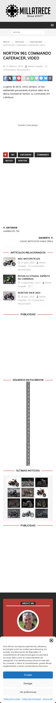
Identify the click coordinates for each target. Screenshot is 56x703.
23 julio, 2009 (27, 262)
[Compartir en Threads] (50, 78)
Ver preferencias (28, 692)
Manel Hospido (35, 66)
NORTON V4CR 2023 (29, 292)
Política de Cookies (12, 699)
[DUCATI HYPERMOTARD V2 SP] (27, 492)
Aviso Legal (47, 699)
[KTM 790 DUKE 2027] (41, 492)
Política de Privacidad (31, 699)
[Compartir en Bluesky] (45, 78)
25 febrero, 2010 (14, 66)
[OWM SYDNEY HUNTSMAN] (27, 513)
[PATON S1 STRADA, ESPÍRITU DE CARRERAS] (9, 279)
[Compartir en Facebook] (5, 78)
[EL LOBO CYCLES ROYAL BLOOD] (27, 482)
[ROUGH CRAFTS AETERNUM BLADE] (41, 513)
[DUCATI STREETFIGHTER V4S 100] (41, 503)
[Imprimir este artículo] (28, 78)
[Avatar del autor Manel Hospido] (28, 628)
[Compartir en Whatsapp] (32, 78)
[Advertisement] (28, 195)
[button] (51, 640)
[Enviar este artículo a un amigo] (23, 78)
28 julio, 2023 (27, 296)
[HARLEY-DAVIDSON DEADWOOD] (41, 482)
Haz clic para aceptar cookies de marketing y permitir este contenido (29, 423)
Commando (43, 154)
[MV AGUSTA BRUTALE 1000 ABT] (14, 503)
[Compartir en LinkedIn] (14, 78)
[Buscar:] (28, 32)
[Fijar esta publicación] (18, 78)
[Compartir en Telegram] (41, 78)
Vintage (19, 41)
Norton (22, 160)
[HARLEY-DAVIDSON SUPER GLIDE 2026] (27, 503)
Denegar (28, 683)
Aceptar (28, 675)
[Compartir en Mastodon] (37, 78)
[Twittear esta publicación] (10, 78)
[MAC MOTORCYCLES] (9, 262)
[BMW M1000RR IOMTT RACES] (14, 513)
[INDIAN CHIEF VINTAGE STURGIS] (14, 482)
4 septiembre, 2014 (30, 282)
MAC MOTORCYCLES (29, 258)
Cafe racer (25, 154)
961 (12, 154)
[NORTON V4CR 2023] (9, 296)
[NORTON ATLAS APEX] (14, 492)
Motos (9, 160)
